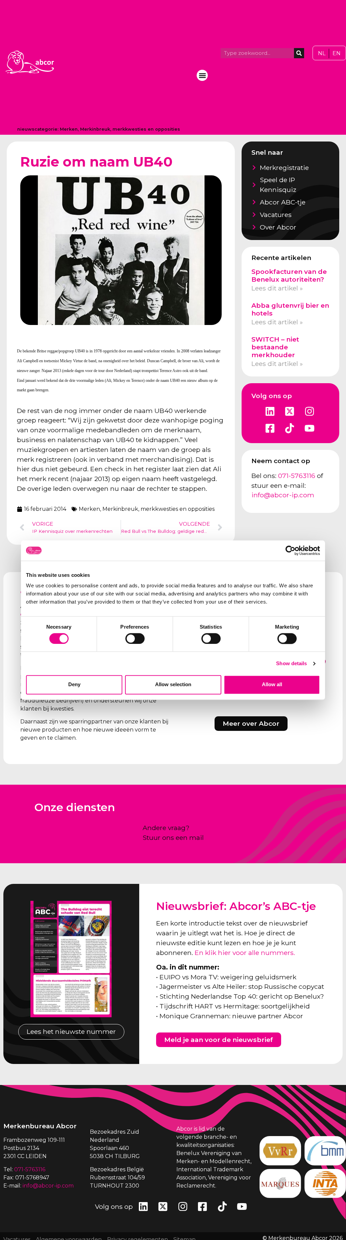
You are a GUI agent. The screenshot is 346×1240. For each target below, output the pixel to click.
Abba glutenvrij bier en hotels (290, 309)
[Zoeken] (299, 53)
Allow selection (173, 685)
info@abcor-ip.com (282, 495)
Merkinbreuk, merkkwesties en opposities (130, 129)
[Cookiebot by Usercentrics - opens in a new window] (290, 550)
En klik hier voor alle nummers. (245, 953)
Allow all (272, 685)
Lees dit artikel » (277, 288)
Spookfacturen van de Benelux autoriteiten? (289, 275)
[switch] (135, 638)
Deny (74, 685)
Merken (69, 129)
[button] (202, 75)
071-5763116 (296, 476)
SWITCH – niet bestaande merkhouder (275, 347)
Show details (291, 663)
